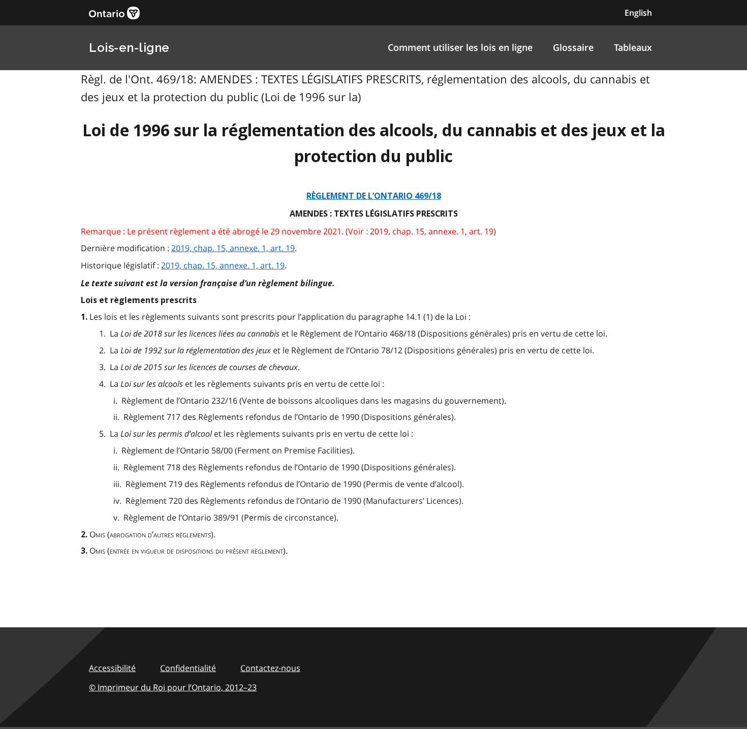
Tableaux (633, 47)
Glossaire (573, 47)
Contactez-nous (270, 668)
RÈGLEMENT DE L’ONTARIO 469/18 (373, 196)
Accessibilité (112, 668)
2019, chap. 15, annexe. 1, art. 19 (233, 248)
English (638, 12)
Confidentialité (188, 668)
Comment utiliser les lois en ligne (460, 47)
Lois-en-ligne (129, 47)
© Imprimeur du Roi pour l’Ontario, (173, 687)
